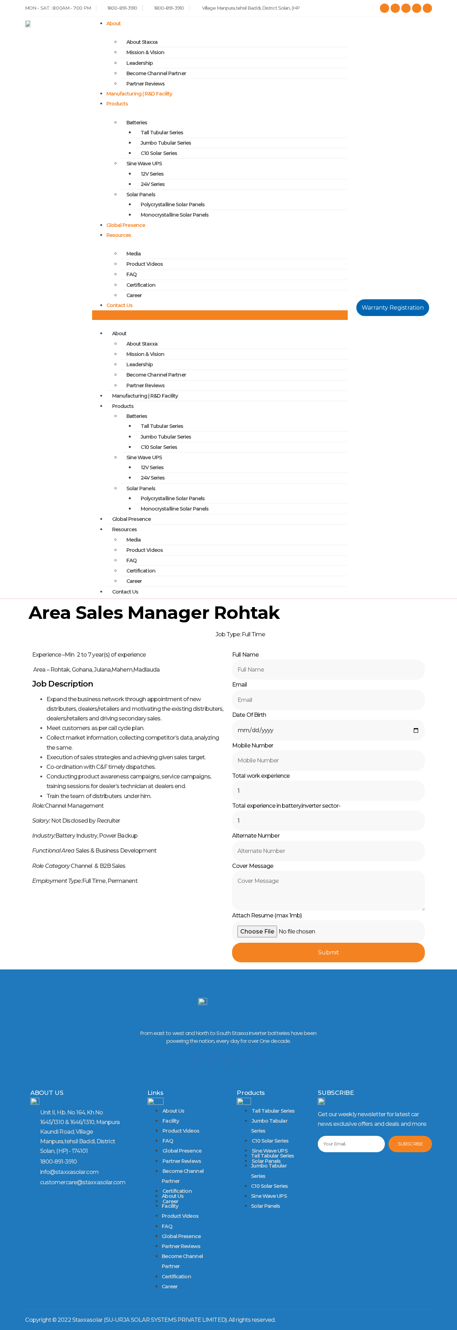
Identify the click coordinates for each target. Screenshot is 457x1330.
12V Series (152, 174)
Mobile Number (252, 745)
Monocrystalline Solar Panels (175, 215)
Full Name (245, 654)
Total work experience (261, 775)
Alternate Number (256, 835)
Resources (118, 235)
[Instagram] (416, 8)
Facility (170, 1121)
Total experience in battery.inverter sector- (286, 805)
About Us (173, 1111)
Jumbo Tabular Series (269, 1126)
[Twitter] (212, 1060)
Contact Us (119, 305)
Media (133, 253)
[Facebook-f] (195, 1060)
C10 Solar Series (159, 153)
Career (134, 295)
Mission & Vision (145, 52)
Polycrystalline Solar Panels (173, 204)
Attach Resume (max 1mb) (267, 915)
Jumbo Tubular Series (166, 143)
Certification (140, 285)
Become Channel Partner (156, 73)
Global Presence (125, 225)
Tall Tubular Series (162, 132)
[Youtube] (244, 1060)
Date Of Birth (249, 714)
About (113, 23)
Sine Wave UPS (268, 1196)
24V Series (153, 184)
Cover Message (252, 866)
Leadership (139, 63)
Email (239, 684)
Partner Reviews (145, 84)
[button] (220, 315)
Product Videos (144, 264)
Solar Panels (140, 194)
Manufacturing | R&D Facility (139, 93)
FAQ (131, 274)
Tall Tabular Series (273, 1111)
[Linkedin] (427, 8)
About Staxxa (141, 42)
